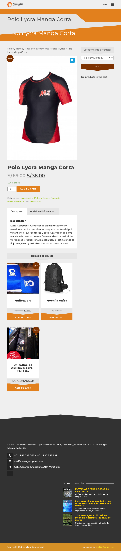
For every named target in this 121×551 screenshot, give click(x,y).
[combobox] (97, 58)
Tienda (19, 48)
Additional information (42, 211)
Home (10, 48)
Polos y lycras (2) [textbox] (96, 57)
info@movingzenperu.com (28, 461)
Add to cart (28, 188)
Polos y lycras (58, 48)
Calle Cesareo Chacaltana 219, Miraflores (37, 466)
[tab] (17, 211)
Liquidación (27, 198)
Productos (35, 201)
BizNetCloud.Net (105, 547)
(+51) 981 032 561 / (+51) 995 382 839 (35, 455)
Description (16, 211)
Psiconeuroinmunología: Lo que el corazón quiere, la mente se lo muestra (93, 503)
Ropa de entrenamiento (37, 48)
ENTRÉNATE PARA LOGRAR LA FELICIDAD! (92, 490)
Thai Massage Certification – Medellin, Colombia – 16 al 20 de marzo (93, 517)
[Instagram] (10, 475)
